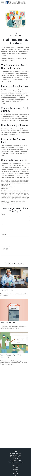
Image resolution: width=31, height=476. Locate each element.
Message (3, 234)
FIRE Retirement (6, 290)
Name (3, 214)
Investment (15, 469)
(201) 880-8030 (17, 453)
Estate (15, 471)
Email (2, 224)
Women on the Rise (7, 323)
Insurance (15, 473)
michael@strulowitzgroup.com (15, 462)
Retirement (15, 467)
